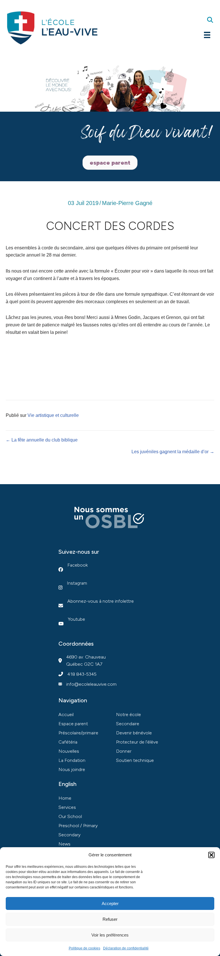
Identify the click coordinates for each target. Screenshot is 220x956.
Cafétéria (67, 742)
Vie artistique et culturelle (53, 415)
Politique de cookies (84, 948)
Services (67, 807)
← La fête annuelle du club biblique (42, 439)
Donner (123, 751)
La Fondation (71, 760)
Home (64, 798)
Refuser (110, 919)
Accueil (66, 714)
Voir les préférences (110, 935)
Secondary (69, 834)
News (64, 844)
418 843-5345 (82, 674)
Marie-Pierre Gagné (127, 203)
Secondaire (127, 723)
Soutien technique (135, 760)
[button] (211, 855)
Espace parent (73, 723)
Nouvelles (68, 751)
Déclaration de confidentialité (126, 948)
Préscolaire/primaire (78, 733)
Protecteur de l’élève (137, 742)
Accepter (110, 903)
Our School (70, 816)
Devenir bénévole (134, 733)
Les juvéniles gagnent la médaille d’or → (172, 451)
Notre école (128, 714)
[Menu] (207, 35)
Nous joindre (71, 769)
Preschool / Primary (78, 825)
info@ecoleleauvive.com (91, 684)
